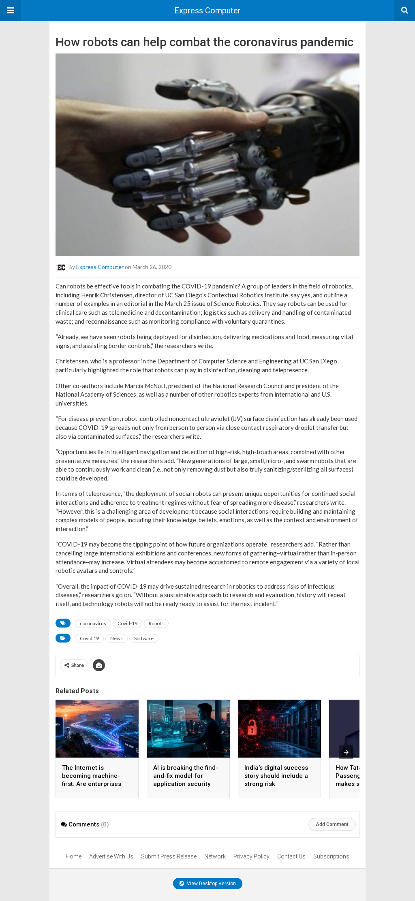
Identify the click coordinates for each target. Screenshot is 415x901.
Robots (156, 623)
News (116, 638)
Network (215, 856)
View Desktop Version (211, 883)
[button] (10, 10)
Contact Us (291, 856)
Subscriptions (331, 856)
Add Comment (332, 824)
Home (73, 856)
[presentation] (346, 752)
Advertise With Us (111, 856)
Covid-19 (127, 623)
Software (144, 638)
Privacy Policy (251, 856)
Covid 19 (89, 638)
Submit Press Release (169, 856)
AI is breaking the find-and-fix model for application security (185, 776)
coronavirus (93, 623)
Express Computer (207, 10)
